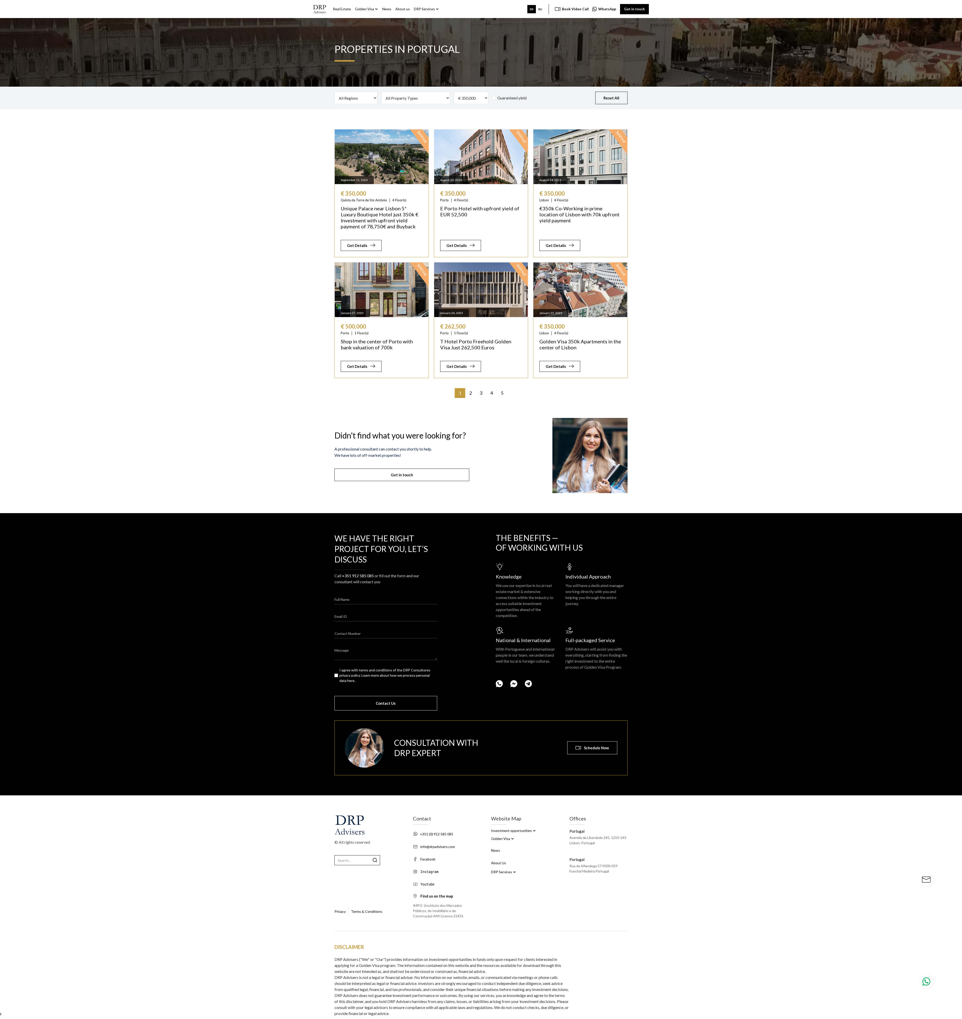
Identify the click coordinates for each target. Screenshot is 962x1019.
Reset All (611, 98)
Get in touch (634, 9)
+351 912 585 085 (358, 575)
